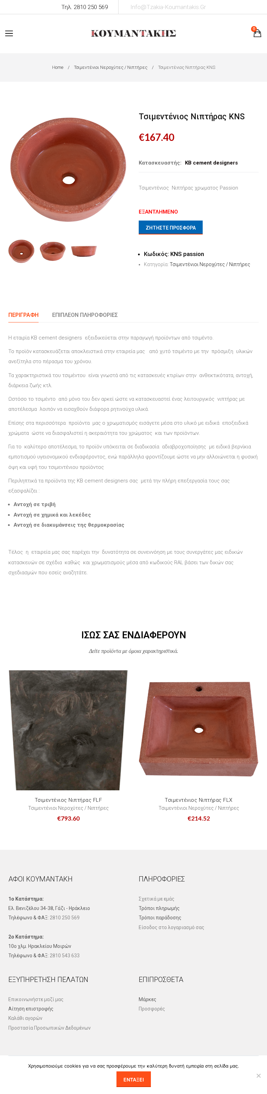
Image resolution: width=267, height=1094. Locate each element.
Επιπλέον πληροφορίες (85, 315)
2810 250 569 (65, 917)
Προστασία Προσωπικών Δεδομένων (49, 1028)
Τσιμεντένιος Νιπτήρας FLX (199, 800)
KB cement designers (211, 163)
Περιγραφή (23, 315)
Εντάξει (133, 1080)
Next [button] (122, 169)
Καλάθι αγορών (25, 1018)
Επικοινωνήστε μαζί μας (36, 999)
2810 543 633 (65, 955)
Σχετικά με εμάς (157, 899)
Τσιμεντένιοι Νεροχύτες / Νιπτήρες (110, 67)
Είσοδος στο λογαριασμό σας (171, 927)
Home (57, 67)
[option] (68, 169)
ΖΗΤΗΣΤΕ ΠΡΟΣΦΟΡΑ (171, 228)
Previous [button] (15, 169)
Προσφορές (152, 1009)
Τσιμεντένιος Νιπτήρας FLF (68, 800)
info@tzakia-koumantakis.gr (168, 6)
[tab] (23, 315)
